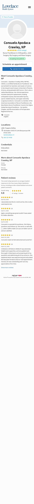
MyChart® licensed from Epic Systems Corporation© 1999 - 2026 (17, 277)
